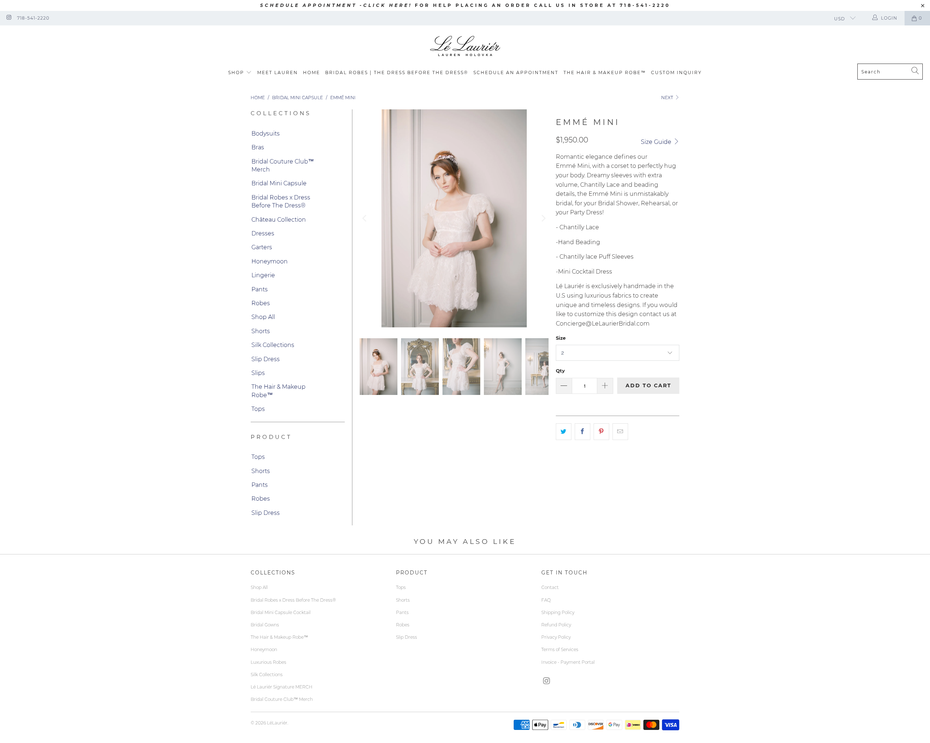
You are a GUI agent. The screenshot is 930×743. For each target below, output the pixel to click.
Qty (560, 370)
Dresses (262, 233)
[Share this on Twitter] (563, 431)
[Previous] (365, 218)
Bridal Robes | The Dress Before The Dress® (396, 72)
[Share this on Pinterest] (601, 431)
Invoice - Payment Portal (568, 662)
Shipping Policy (557, 612)
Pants (259, 289)
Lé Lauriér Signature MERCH (281, 687)
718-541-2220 (33, 18)
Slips (258, 373)
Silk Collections (272, 345)
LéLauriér (277, 723)
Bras (257, 147)
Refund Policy (556, 624)
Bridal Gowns (265, 624)
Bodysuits (265, 133)
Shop (236, 72)
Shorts (260, 331)
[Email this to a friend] (620, 431)
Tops (258, 408)
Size (561, 338)
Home (311, 72)
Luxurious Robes (268, 662)
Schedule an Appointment (515, 72)
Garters (261, 247)
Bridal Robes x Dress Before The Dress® (280, 201)
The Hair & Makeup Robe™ (604, 72)
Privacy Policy (556, 637)
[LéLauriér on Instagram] (8, 18)
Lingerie (263, 275)
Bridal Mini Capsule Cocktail (281, 612)
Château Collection (278, 219)
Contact (550, 587)
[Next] (543, 218)
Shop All (263, 317)
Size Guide (657, 141)
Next (667, 97)
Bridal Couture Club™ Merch (282, 165)
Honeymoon (269, 261)
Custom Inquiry (676, 72)
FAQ (546, 600)
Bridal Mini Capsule (279, 183)
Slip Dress (265, 359)
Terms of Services (559, 649)
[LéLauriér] (465, 46)
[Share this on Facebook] (582, 431)
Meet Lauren (277, 72)
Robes (260, 303)
